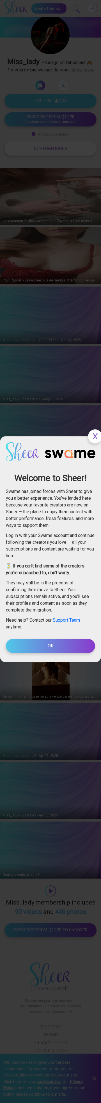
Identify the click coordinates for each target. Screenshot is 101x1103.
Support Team (66, 620)
